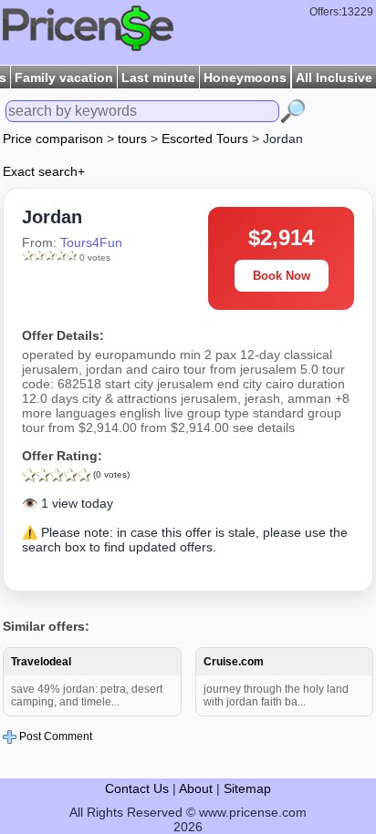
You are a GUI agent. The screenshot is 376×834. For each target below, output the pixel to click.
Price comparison (53, 138)
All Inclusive (334, 77)
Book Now (281, 276)
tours (132, 138)
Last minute (158, 77)
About (196, 788)
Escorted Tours (205, 138)
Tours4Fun (91, 242)
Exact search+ (44, 171)
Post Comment (54, 736)
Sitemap (247, 788)
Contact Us (137, 788)
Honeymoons (245, 77)
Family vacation (64, 77)
